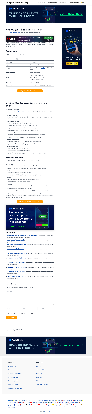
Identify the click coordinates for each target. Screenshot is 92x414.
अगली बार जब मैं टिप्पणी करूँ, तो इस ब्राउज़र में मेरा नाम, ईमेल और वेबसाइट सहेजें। (21, 313)
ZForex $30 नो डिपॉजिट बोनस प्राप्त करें (15, 249)
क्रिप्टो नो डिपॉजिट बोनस (15, 32)
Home (7, 32)
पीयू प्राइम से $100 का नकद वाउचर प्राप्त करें (16, 271)
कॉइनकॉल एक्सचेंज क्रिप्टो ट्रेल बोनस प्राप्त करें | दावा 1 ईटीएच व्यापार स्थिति (22, 235)
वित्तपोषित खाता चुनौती (74, 2)
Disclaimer (39, 377)
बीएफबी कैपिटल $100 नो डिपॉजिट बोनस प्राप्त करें (17, 258)
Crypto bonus (62, 2)
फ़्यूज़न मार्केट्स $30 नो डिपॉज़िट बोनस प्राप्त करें (16, 244)
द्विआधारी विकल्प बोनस (52, 2)
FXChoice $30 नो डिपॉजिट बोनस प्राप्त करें (16, 267)
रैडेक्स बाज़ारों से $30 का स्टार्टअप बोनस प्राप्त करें (17, 253)
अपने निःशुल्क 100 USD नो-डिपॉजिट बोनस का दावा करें (30, 91)
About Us (38, 366)
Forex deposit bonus (13, 377)
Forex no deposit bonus (14, 381)
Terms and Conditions (42, 384)
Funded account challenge (15, 388)
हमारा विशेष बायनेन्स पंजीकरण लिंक (25, 111)
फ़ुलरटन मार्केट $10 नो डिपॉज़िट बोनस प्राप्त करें (16, 262)
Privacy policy (40, 381)
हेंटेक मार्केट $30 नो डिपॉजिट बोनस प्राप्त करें (16, 276)
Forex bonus (41, 2)
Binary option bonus (13, 384)
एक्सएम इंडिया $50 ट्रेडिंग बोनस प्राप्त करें (15, 240)
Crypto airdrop (12, 366)
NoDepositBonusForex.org (17, 3)
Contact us (39, 373)
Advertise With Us (41, 370)
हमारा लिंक (43, 68)
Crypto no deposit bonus (14, 373)
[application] (45, 2)
